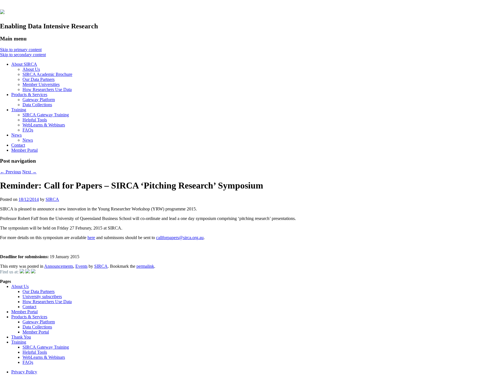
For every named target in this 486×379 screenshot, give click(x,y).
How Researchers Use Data (47, 89)
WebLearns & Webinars (43, 124)
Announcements (58, 266)
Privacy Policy (24, 371)
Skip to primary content (21, 49)
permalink (145, 266)
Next (29, 171)
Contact (18, 145)
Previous (10, 171)
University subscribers (42, 296)
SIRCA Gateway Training (45, 114)
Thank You (21, 337)
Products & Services (29, 94)
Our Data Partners (38, 79)
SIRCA (52, 199)
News (16, 135)
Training (18, 109)
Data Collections (37, 104)
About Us (31, 69)
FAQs (27, 130)
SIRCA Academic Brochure (47, 74)
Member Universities (41, 84)
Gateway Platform (38, 99)
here (91, 237)
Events (81, 266)
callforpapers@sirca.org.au (180, 237)
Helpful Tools (34, 119)
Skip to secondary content (23, 54)
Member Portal (24, 150)
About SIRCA (24, 64)
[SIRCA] (2, 11)
